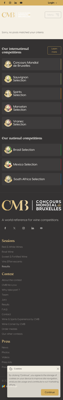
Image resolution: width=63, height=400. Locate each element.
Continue (50, 392)
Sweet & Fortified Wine (14, 257)
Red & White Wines (12, 247)
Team (5, 295)
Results (6, 266)
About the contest (12, 280)
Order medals (9, 329)
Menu (50, 15)
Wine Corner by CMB (13, 324)
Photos (5, 352)
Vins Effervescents (12, 261)
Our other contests (12, 334)
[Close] (57, 368)
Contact (6, 314)
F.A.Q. (5, 309)
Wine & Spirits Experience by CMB (20, 319)
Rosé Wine (7, 252)
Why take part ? (11, 290)
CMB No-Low (9, 285)
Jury (4, 299)
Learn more (54, 50)
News (5, 347)
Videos (5, 357)
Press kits (7, 362)
